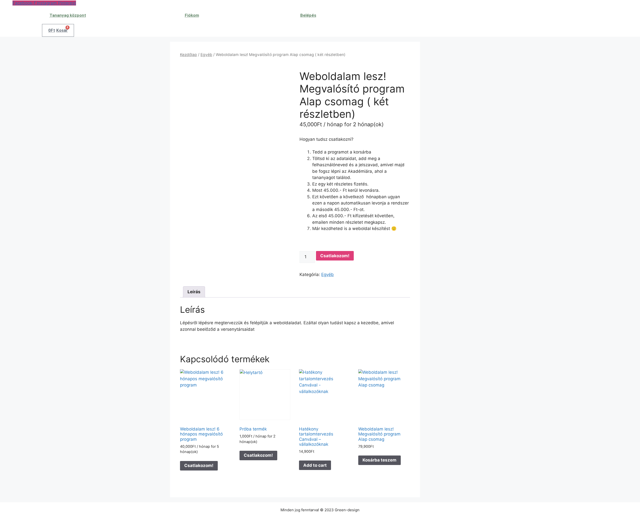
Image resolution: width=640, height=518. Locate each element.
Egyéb (206, 54)
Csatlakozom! (335, 255)
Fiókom (192, 15)
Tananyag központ (68, 15)
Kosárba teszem (379, 460)
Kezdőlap (188, 54)
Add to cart (315, 465)
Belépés (308, 15)
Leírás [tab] (194, 291)
